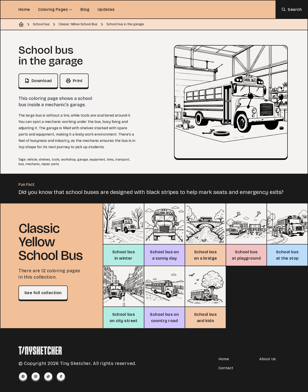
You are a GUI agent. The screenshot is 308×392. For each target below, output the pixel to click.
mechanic (32, 164)
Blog (85, 9)
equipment (97, 159)
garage (82, 159)
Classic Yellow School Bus (78, 24)
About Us (267, 359)
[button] (231, 102)
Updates (106, 9)
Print (78, 80)
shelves (44, 159)
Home (24, 9)
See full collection (43, 292)
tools (56, 159)
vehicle (32, 159)
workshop (68, 159)
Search (295, 9)
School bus (41, 24)
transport (122, 159)
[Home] (21, 24)
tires (110, 159)
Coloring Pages (53, 9)
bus (21, 164)
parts (55, 164)
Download (42, 80)
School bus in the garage (125, 24)
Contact (225, 368)
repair (45, 164)
